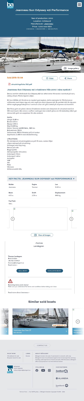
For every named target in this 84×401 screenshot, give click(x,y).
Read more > (12, 265)
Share (69, 78)
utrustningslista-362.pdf (21, 84)
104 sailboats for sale (13, 356)
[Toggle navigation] (79, 4)
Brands (28, 356)
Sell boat (23, 271)
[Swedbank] (62, 385)
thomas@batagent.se (16, 263)
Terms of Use (23, 391)
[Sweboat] (62, 371)
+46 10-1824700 (18, 368)
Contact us (42, 345)
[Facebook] (37, 370)
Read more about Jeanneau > (18, 292)
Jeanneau (48, 23)
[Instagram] (49, 370)
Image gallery (73, 68)
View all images (44, 235)
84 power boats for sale (14, 358)
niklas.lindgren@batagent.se (22, 370)
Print (51, 78)
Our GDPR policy (34, 391)
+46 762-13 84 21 (14, 260)
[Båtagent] (10, 4)
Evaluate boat (54, 271)
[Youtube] (43, 370)
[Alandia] (62, 378)
